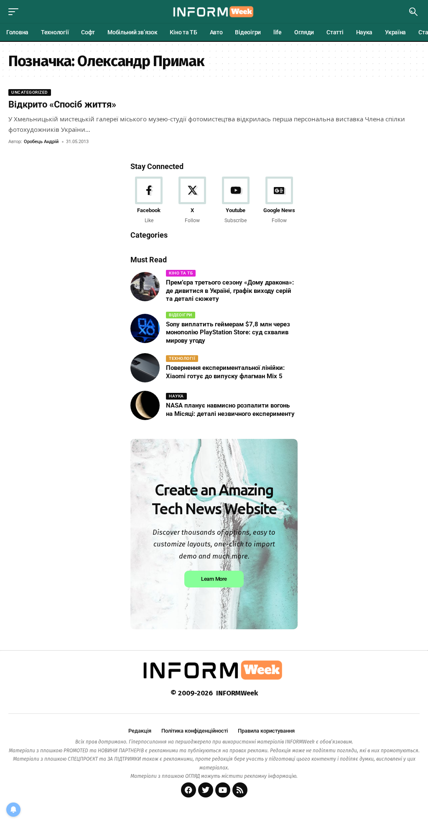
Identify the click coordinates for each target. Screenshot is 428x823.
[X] (192, 201)
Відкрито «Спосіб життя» (62, 104)
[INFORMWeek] (214, 12)
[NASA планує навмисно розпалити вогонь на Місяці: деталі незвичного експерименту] (145, 405)
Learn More (214, 579)
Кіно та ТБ (181, 273)
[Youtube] (236, 201)
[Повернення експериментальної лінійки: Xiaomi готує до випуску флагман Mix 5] (145, 367)
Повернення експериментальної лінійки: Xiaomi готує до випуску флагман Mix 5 (225, 372)
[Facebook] (149, 201)
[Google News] (279, 201)
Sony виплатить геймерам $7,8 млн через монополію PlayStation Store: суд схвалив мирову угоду (228, 332)
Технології (182, 358)
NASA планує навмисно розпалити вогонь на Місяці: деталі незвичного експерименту (230, 410)
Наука (176, 396)
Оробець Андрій (41, 141)
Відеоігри (180, 315)
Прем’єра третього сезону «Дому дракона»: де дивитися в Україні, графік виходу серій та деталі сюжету (230, 291)
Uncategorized (29, 92)
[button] (15, 11)
